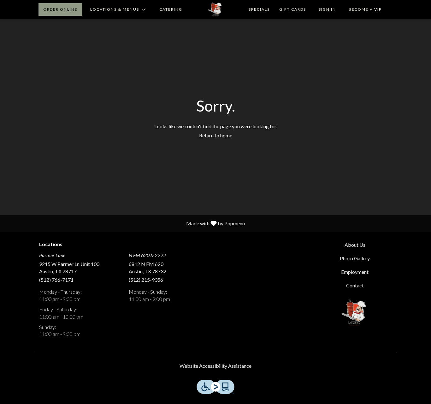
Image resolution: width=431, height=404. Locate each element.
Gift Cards (292, 9)
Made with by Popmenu (125, 223)
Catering (170, 9)
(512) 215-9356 (146, 280)
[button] (118, 9)
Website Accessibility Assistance (215, 366)
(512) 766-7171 (56, 280)
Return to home (215, 135)
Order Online (60, 9)
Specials (259, 9)
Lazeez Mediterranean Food (355, 313)
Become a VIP (365, 9)
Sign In (327, 9)
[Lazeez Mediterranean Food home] (215, 9)
